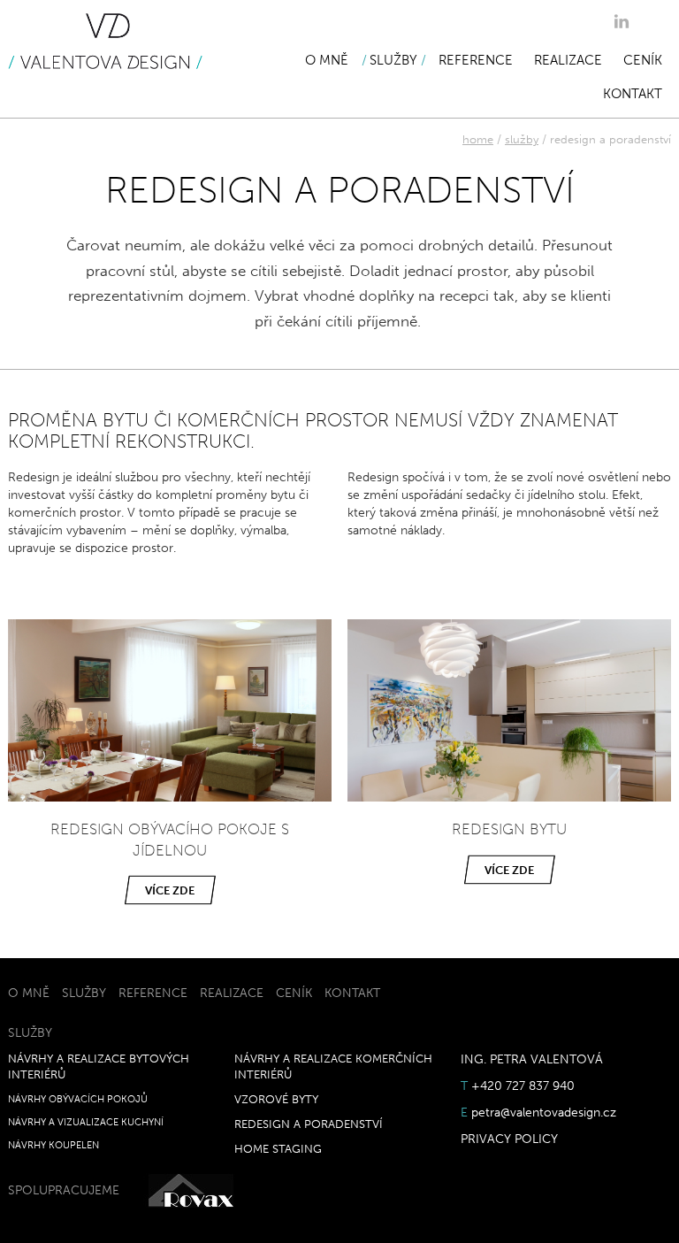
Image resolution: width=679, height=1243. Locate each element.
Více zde (170, 890)
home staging (278, 1148)
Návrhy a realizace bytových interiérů (98, 1066)
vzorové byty (276, 1099)
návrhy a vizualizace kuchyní (86, 1122)
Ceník (642, 60)
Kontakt (632, 94)
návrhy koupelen (53, 1145)
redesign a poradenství (308, 1124)
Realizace (568, 60)
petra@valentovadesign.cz (543, 1112)
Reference (476, 60)
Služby (393, 60)
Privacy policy (509, 1139)
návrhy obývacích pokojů (78, 1099)
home (477, 139)
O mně (326, 60)
